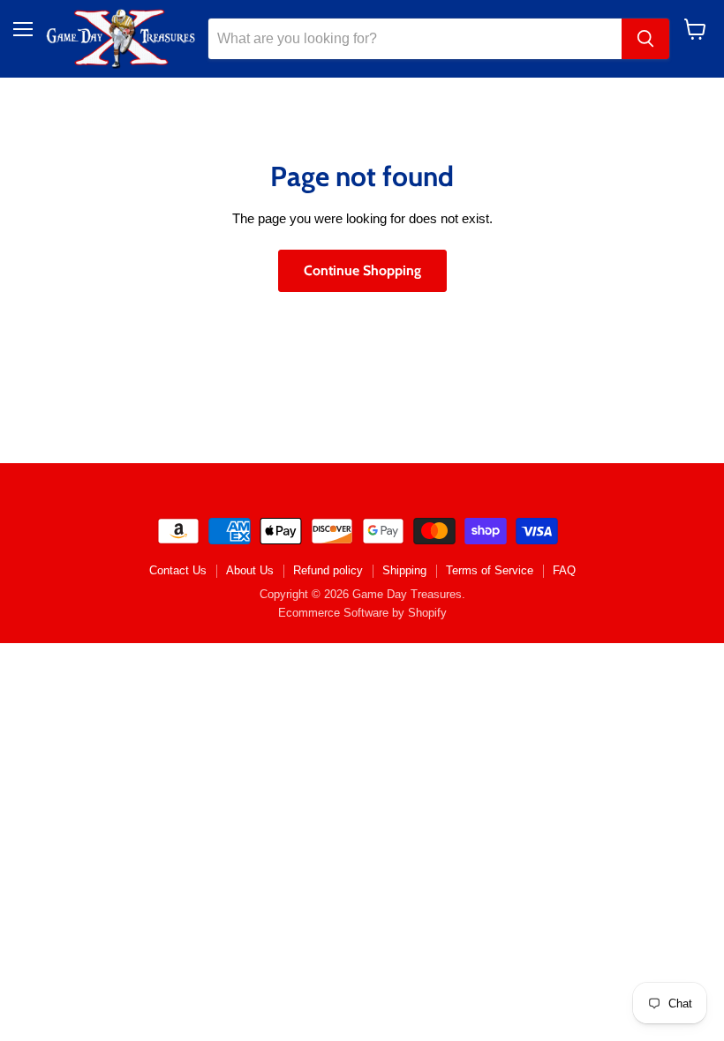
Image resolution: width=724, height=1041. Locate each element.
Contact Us (178, 570)
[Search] (645, 39)
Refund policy (328, 570)
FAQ (564, 570)
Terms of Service (489, 570)
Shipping (404, 570)
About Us (250, 570)
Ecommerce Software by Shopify (362, 612)
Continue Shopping (362, 270)
